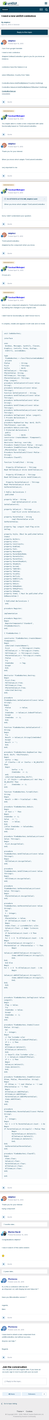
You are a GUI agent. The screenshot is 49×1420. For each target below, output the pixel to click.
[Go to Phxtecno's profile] (4, 1280)
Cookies (29, 1411)
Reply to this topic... (14, 1381)
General (16, 24)
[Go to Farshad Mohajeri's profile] (4, 117)
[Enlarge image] (3, 1256)
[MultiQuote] (3, 102)
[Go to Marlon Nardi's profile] (4, 1233)
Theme (20, 1411)
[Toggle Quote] (5, 199)
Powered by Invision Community (24, 1416)
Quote (9, 102)
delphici (7, 22)
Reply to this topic (24, 32)
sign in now (14, 1372)
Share (12, 1394)
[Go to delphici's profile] (4, 42)
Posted (15, 43)
